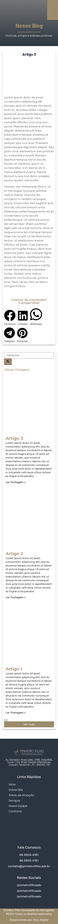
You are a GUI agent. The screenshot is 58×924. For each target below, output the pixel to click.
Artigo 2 (14, 553)
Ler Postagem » (16, 482)
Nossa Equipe (18, 806)
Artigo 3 (14, 438)
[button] (10, 318)
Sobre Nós (16, 790)
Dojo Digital (40, 920)
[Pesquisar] (8, 362)
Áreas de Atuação (21, 795)
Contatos (15, 811)
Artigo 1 (14, 668)
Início (12, 784)
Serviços (14, 800)
